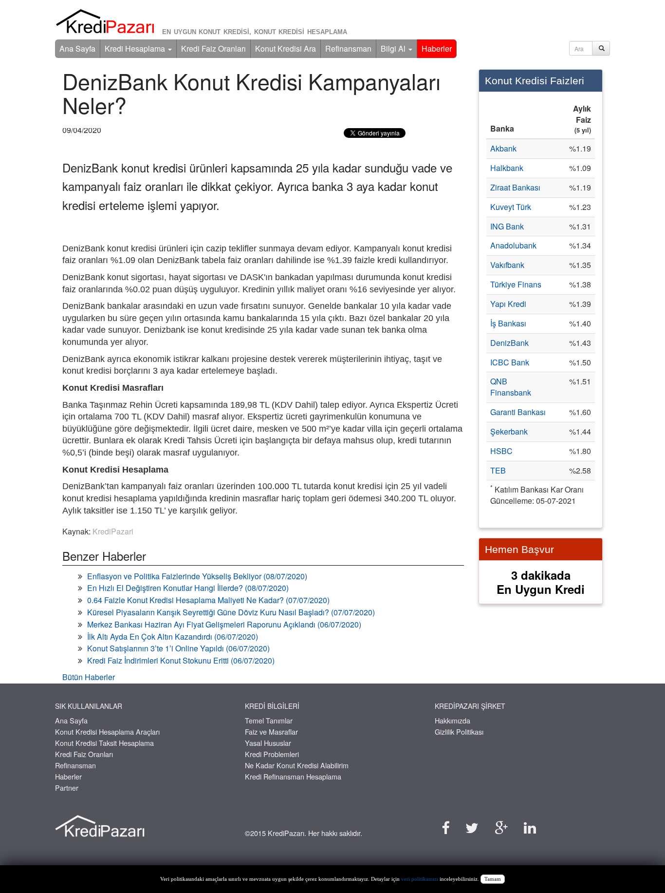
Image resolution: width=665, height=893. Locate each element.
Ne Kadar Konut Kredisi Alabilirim (297, 765)
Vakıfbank (507, 264)
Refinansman (348, 48)
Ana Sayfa (77, 48)
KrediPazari (112, 531)
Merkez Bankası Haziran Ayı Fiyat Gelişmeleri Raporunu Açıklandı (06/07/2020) (224, 624)
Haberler (437, 48)
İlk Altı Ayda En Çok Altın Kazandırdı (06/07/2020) (172, 636)
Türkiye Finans (515, 284)
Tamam (492, 879)
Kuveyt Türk (510, 206)
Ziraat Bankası (515, 187)
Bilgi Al (394, 48)
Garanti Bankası (518, 412)
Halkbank (506, 167)
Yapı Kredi (508, 303)
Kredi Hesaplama (136, 48)
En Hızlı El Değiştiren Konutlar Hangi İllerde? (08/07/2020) (188, 587)
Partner (66, 787)
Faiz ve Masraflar (271, 731)
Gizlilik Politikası (459, 731)
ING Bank (507, 226)
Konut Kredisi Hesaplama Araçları (107, 731)
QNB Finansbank (510, 387)
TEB (498, 470)
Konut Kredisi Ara (285, 48)
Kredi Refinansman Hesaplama (293, 776)
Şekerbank (509, 431)
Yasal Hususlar (268, 743)
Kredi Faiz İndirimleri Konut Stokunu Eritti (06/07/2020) (181, 660)
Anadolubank (513, 245)
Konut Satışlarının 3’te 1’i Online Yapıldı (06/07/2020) (178, 648)
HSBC (501, 450)
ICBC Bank (509, 362)
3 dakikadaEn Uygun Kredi (541, 582)
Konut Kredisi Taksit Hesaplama (104, 743)
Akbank (503, 148)
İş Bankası (508, 323)
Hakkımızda (452, 720)
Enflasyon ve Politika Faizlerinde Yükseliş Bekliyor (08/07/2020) (197, 576)
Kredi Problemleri (272, 754)
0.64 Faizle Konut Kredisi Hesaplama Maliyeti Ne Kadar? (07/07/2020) (208, 600)
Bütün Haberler (88, 677)
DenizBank (509, 342)
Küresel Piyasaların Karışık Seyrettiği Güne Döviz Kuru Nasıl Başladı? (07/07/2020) (231, 612)
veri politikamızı (419, 879)
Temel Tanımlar (269, 720)
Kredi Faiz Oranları (213, 48)
